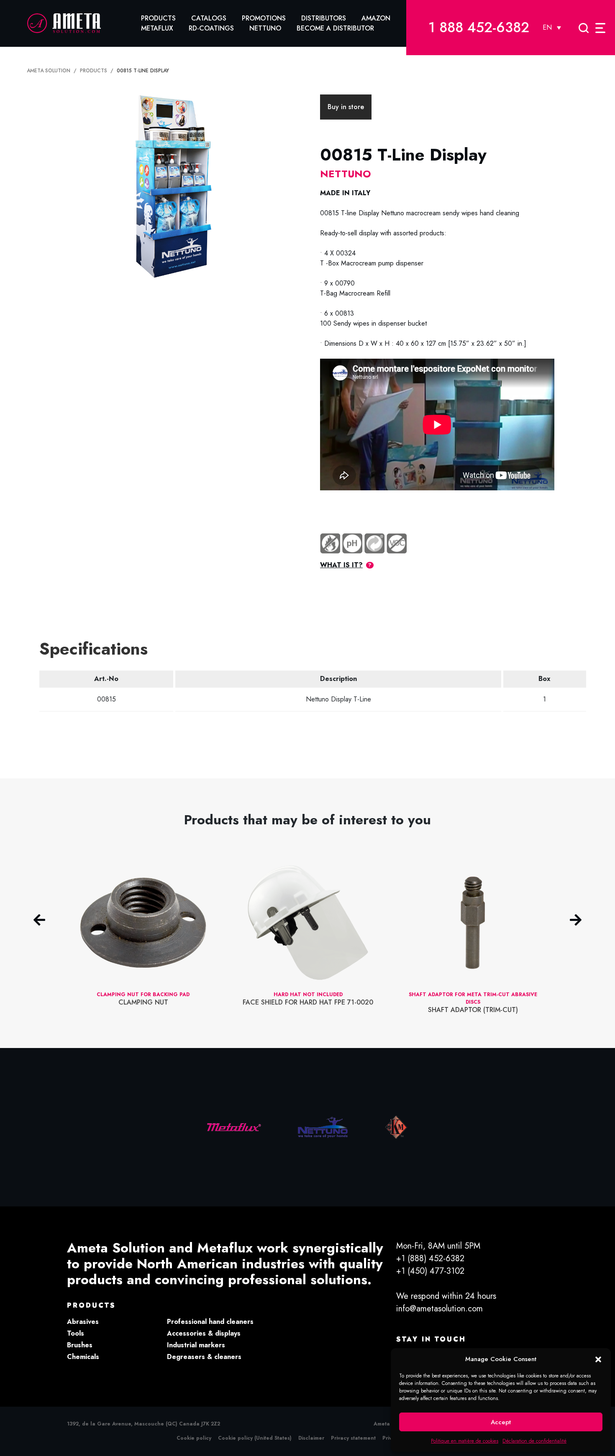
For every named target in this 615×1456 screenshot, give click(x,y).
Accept (501, 1422)
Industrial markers (196, 1345)
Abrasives (83, 1321)
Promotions (264, 18)
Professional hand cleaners (210, 1321)
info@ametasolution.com (439, 1309)
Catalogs (208, 18)
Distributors (323, 18)
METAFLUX (157, 28)
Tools (75, 1333)
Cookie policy (194, 1438)
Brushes (79, 1345)
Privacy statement (353, 1438)
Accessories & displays (204, 1333)
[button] (598, 1359)
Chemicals (83, 1357)
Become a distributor (335, 28)
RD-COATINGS (211, 28)
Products (158, 18)
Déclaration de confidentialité (534, 1441)
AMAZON (375, 18)
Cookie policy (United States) (255, 1438)
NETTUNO (265, 28)
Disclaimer (311, 1438)
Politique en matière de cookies (464, 1441)
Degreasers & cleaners (204, 1357)
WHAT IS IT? (341, 565)
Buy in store (346, 107)
